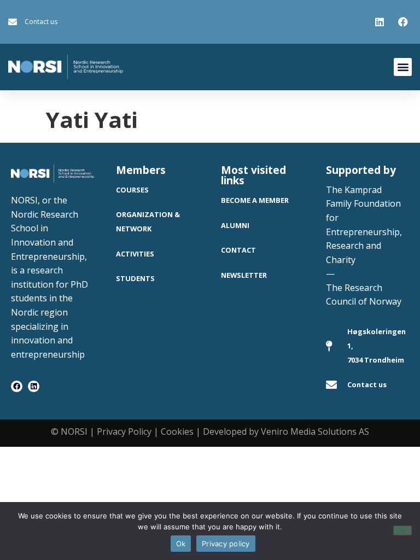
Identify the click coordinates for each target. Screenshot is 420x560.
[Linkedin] (33, 386)
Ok (181, 543)
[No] (402, 530)
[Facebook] (16, 386)
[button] (403, 67)
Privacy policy (226, 543)
